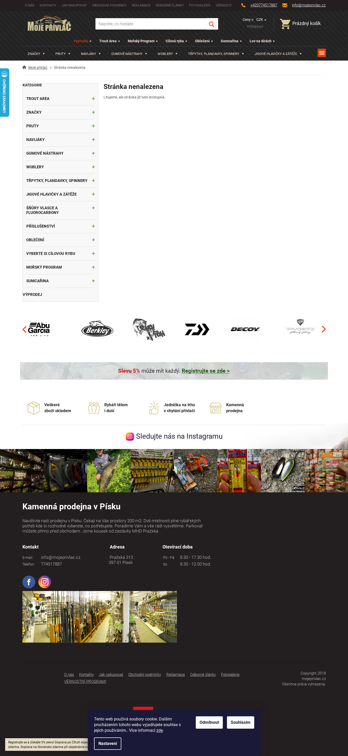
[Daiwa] (197, 329)
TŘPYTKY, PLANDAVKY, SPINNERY (56, 180)
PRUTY (32, 126)
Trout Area (108, 41)
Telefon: (28, 564)
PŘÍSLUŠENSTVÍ (40, 226)
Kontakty (48, 5)
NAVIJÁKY (35, 139)
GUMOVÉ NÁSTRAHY (44, 153)
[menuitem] (36, 53)
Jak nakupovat (74, 5)
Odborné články (170, 5)
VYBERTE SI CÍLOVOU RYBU (50, 253)
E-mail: (27, 557)
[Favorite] (300, 329)
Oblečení (202, 41)
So (164, 564)
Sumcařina (230, 41)
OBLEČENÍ (35, 240)
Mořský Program (141, 41)
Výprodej (80, 41)
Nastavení (107, 743)
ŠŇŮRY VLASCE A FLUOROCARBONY (42, 210)
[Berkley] (98, 329)
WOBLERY (35, 167)
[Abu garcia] (39, 329)
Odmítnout (209, 722)
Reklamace (141, 5)
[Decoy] (245, 329)
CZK (260, 20)
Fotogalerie (199, 5)
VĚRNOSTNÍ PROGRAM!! (85, 681)
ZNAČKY (33, 112)
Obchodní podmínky (109, 5)
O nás (30, 5)
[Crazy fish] (149, 329)
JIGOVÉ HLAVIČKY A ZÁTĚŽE (51, 194)
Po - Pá (168, 557)
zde (159, 730)
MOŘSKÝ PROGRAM (44, 267)
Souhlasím (240, 722)
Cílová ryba (175, 41)
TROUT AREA (37, 98)
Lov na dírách (260, 41)
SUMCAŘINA (37, 281)
